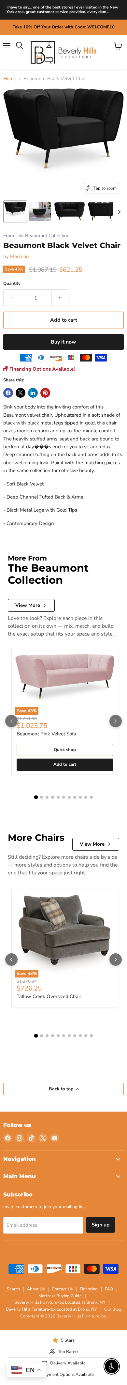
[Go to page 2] (41, 797)
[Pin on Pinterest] (45, 393)
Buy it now (63, 342)
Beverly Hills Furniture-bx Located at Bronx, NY (60, 1302)
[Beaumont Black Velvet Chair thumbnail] (15, 211)
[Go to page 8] (74, 797)
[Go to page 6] (63, 797)
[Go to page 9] (80, 797)
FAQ (109, 1289)
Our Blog (112, 1309)
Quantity (12, 283)
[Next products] (115, 721)
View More (27, 605)
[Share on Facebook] (8, 393)
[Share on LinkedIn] (33, 393)
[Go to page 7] (69, 797)
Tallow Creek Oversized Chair (49, 996)
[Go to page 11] (91, 797)
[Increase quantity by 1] (60, 297)
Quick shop (65, 750)
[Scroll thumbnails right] (118, 212)
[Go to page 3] (47, 797)
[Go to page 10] (85, 797)
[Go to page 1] (36, 797)
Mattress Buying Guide (60, 1296)
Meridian (19, 256)
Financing (89, 1289)
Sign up (101, 1224)
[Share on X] (20, 393)
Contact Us (62, 1289)
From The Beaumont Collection (36, 236)
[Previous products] (11, 721)
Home (9, 79)
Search (13, 1289)
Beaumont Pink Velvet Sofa (46, 734)
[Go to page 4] (52, 797)
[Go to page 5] (58, 797)
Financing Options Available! (41, 369)
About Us (36, 1289)
